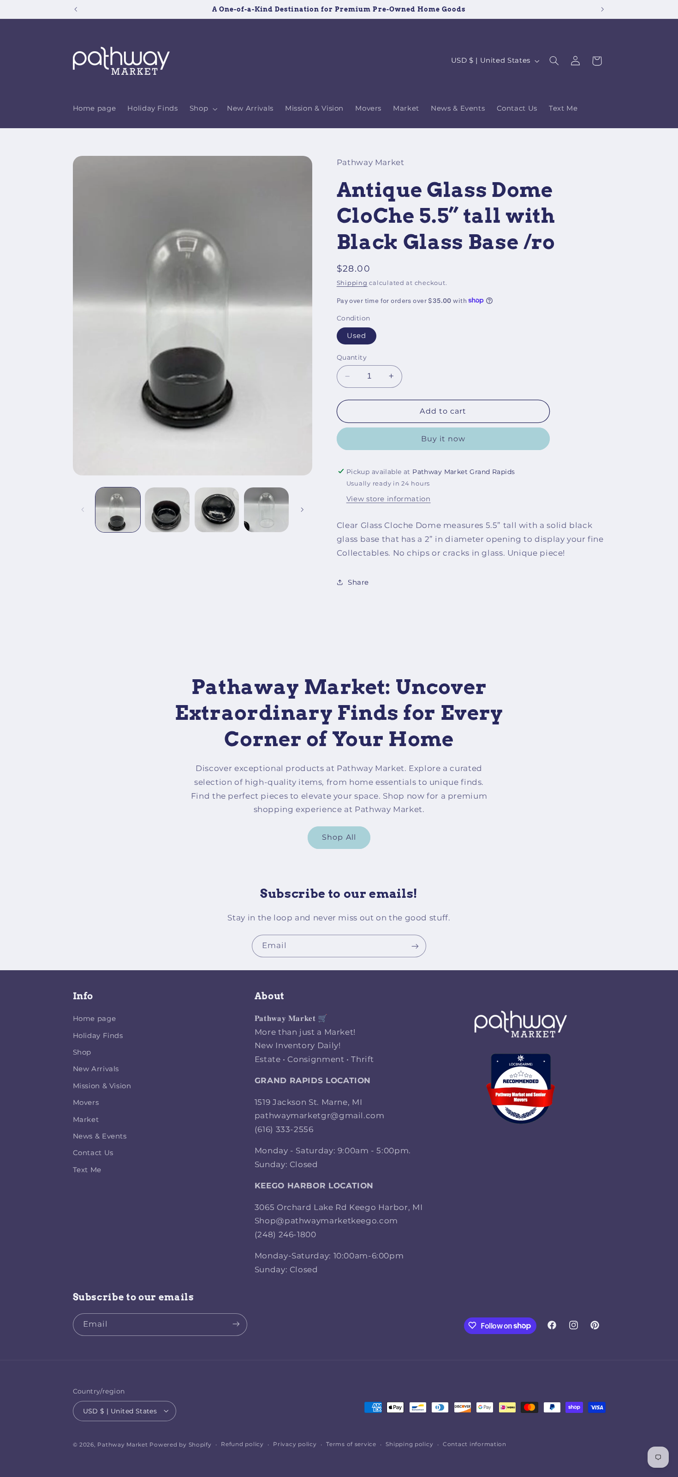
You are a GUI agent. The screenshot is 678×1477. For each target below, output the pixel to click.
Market (86, 1119)
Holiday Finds (98, 1036)
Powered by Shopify (180, 1444)
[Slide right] (302, 509)
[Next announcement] (602, 9)
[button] (202, 109)
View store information (388, 498)
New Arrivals (96, 1069)
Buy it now (443, 438)
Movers (86, 1103)
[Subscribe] (415, 946)
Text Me (87, 1170)
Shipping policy (409, 1444)
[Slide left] (83, 509)
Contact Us (93, 1153)
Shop (82, 1053)
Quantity (352, 357)
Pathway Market (123, 1444)
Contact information (474, 1444)
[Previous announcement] (75, 9)
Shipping (352, 282)
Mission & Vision (102, 1086)
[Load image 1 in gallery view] (117, 509)
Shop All (339, 837)
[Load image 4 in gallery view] (266, 509)
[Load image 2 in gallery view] (167, 509)
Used (356, 336)
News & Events (100, 1136)
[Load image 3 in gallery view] (217, 509)
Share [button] (358, 582)
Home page (94, 1019)
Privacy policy (294, 1444)
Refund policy (242, 1444)
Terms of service (351, 1444)
